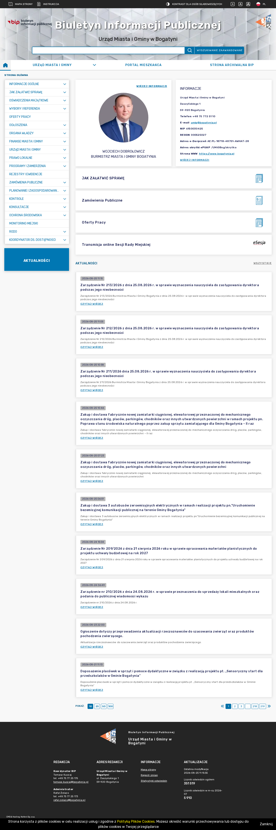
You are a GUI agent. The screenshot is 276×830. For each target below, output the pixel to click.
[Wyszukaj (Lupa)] (189, 50)
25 (97, 706)
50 (103, 706)
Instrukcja (51, 4)
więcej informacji (151, 86)
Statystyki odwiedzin (154, 780)
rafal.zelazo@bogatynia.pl (69, 800)
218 (255, 706)
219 (262, 706)
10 (90, 706)
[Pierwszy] (222, 706)
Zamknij (266, 824)
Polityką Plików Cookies (136, 821)
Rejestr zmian (149, 775)
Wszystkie (263, 263)
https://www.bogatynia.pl (216, 153)
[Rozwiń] (94, 65)
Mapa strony (24, 4)
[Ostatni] (269, 706)
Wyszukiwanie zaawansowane (220, 50)
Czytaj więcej (91, 303)
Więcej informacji (194, 159)
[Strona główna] (5, 65)
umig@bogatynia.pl (204, 122)
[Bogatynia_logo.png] (263, 22)
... (248, 706)
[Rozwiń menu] (64, 84)
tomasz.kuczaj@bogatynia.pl (71, 782)
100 (110, 706)
